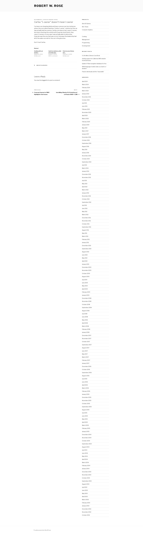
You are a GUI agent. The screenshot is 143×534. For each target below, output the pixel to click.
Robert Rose (53, 19)
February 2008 (86, 329)
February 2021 (86, 109)
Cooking (84, 36)
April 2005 (85, 422)
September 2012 (86, 202)
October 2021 (86, 100)
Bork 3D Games (86, 23)
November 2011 (86, 220)
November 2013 (86, 177)
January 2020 (85, 124)
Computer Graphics (87, 29)
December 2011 (86, 217)
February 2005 (86, 428)
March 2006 (85, 388)
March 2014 (85, 168)
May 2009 (85, 286)
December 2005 (86, 397)
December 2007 (86, 335)
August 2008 (85, 310)
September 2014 (86, 162)
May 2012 (84, 211)
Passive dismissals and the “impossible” (93, 71)
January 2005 (85, 431)
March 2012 (85, 214)
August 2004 (85, 447)
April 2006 (85, 385)
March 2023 (85, 90)
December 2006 (86, 366)
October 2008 (86, 304)
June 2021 (84, 106)
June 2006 (85, 382)
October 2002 (86, 515)
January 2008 (85, 332)
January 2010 (85, 264)
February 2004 (86, 465)
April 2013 (84, 186)
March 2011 (85, 236)
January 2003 (85, 505)
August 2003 (85, 484)
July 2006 (84, 378)
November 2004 (86, 437)
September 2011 (86, 227)
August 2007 (85, 347)
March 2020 (85, 118)
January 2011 (85, 242)
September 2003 (87, 481)
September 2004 (87, 444)
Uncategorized (42, 65)
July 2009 (84, 279)
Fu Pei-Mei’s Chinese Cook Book (91, 55)
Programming (86, 42)
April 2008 (85, 323)
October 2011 (85, 224)
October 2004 (86, 440)
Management (86, 39)
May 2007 (85, 354)
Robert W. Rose (48, 6)
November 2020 (86, 112)
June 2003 (85, 490)
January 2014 (85, 171)
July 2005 (84, 413)
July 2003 (84, 487)
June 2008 (85, 317)
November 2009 (86, 270)
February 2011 (86, 239)
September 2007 (87, 344)
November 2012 (86, 196)
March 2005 (85, 425)
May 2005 (85, 419)
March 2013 (85, 189)
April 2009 (85, 289)
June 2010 (85, 255)
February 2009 (86, 292)
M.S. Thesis (85, 26)
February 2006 (86, 391)
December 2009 (86, 267)
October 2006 (86, 369)
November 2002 (86, 512)
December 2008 (86, 298)
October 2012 (86, 199)
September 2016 (86, 143)
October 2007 (86, 341)
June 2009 (85, 282)
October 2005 (86, 403)
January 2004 (85, 468)
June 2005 (85, 416)
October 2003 (86, 478)
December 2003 (86, 471)
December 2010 (86, 245)
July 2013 (84, 180)
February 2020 (86, 121)
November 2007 (86, 338)
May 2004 (85, 456)
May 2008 (85, 320)
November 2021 (86, 97)
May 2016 (84, 149)
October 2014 (86, 158)
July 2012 (84, 205)
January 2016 (85, 152)
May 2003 (85, 493)
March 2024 (85, 84)
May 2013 (84, 183)
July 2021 (84, 103)
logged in (45, 80)
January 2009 (85, 295)
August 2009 (85, 276)
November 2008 (86, 301)
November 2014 (86, 155)
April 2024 (85, 81)
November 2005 (86, 400)
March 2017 (85, 131)
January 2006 (85, 394)
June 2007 (85, 351)
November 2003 (86, 475)
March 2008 (85, 326)
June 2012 (84, 208)
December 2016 (86, 137)
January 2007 (85, 363)
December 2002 (86, 509)
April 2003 (85, 496)
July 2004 (84, 450)
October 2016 (86, 140)
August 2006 (85, 375)
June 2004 (85, 453)
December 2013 (86, 174)
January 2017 (85, 134)
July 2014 (84, 165)
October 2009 (86, 273)
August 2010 (85, 251)
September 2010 (86, 248)
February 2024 (86, 87)
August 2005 (85, 409)
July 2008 (84, 313)
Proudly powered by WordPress (42, 530)
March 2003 (85, 499)
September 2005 (87, 406)
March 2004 (85, 462)
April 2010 (84, 261)
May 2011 (84, 233)
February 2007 (86, 360)
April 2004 (85, 459)
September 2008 (87, 307)
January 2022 (85, 93)
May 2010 (84, 258)
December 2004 (86, 434)
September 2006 (87, 372)
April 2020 (85, 115)
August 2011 (85, 230)
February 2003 (86, 502)
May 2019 (84, 128)
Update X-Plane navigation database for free (94, 63)
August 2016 (85, 146)
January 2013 (85, 193)
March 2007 (85, 357)
